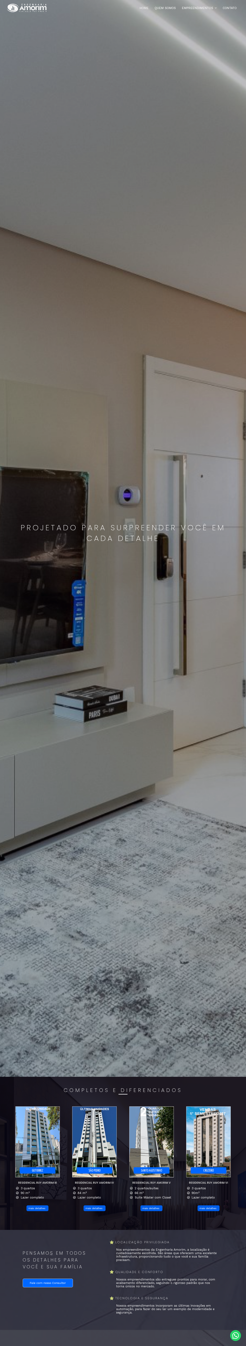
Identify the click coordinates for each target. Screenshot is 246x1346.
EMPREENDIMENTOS (197, 8)
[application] (215, 8)
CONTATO (230, 8)
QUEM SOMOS (165, 8)
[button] (235, 1335)
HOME (144, 8)
